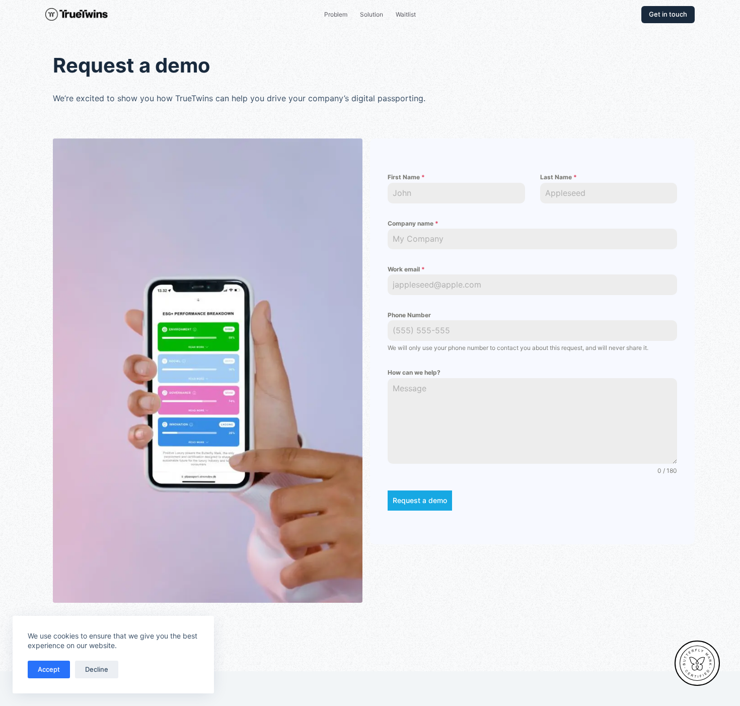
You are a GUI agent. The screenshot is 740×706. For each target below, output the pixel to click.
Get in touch (668, 14)
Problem (335, 14)
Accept (49, 669)
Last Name (558, 177)
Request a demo (420, 500)
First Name (406, 177)
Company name (413, 223)
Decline (96, 669)
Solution (371, 14)
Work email (406, 269)
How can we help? (414, 372)
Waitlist (406, 14)
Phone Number (409, 315)
